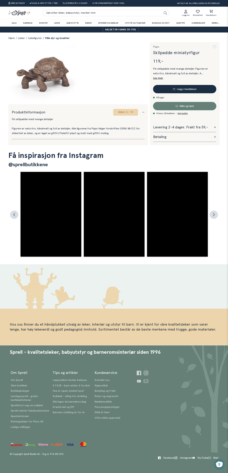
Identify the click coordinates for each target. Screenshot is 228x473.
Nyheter (43, 23)
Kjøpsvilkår (101, 385)
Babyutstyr (73, 23)
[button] (214, 47)
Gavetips (180, 23)
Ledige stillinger (20, 427)
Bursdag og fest (161, 23)
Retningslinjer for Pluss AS (27, 421)
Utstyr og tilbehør (135, 23)
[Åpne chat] (219, 464)
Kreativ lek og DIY (63, 407)
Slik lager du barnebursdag (69, 401)
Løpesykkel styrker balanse (70, 380)
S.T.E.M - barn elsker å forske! (71, 385)
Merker (215, 23)
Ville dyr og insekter (57, 38)
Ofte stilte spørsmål (107, 418)
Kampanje (28, 23)
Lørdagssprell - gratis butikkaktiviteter (24, 398)
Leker (57, 23)
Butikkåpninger (20, 391)
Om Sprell (17, 380)
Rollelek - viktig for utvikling (70, 396)
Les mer (158, 78)
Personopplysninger (107, 407)
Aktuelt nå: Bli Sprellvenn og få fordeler (198, 3)
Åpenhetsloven (20, 416)
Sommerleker (198, 23)
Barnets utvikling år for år (69, 412)
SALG (14, 23)
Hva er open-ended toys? (68, 391)
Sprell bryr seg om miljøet (27, 405)
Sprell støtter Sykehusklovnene (30, 410)
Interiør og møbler (108, 23)
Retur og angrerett (106, 396)
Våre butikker (19, 385)
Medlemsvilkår (103, 401)
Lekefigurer (35, 38)
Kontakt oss (102, 380)
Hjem (11, 38)
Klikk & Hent (102, 412)
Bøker (88, 23)
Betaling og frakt (105, 391)
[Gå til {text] (139, 373)
